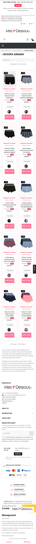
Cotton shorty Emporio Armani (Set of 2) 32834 (26, 150)
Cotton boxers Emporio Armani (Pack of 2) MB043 (9, 259)
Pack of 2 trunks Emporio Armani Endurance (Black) (9, 150)
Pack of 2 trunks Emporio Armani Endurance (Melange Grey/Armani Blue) (26, 96)
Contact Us (19, 20)
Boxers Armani (9, 145)
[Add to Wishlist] (13, 73)
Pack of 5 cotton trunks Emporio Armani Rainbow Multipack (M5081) (26, 314)
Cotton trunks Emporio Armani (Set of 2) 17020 (9, 205)
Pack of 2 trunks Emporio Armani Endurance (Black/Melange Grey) (9, 97)
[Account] (27, 39)
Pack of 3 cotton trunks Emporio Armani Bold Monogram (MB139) (9, 314)
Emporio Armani (9, 89)
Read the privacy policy (8, 535)
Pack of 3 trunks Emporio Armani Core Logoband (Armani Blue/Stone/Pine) (26, 261)
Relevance (18, 60)
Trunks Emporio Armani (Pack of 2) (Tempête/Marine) (26, 205)
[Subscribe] (31, 433)
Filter (34, 268)
